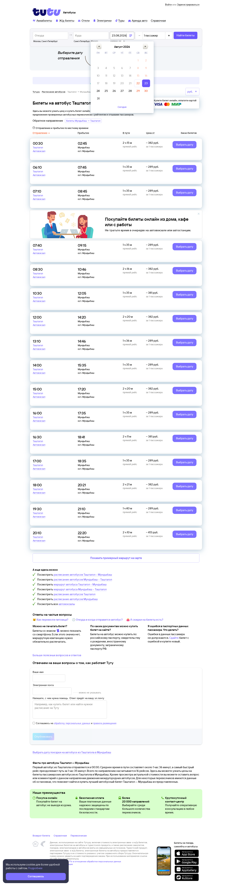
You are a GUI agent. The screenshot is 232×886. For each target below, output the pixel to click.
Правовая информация (61, 864)
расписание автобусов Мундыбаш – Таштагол (83, 579)
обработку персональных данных (72, 723)
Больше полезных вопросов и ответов (57, 655)
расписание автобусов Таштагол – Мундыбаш (83, 574)
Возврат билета (41, 835)
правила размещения (104, 723)
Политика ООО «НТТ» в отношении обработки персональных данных (85, 861)
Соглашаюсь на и (76, 723)
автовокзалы (67, 604)
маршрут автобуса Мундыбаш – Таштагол (80, 589)
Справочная (60, 835)
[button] (98, 46)
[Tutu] (47, 12)
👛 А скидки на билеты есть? (144, 619)
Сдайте (174, 637)
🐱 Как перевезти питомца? (50, 619)
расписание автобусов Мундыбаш (76, 599)
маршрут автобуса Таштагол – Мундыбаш (80, 584)
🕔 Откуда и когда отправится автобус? (97, 619)
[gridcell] (138, 60)
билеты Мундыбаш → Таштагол (83, 120)
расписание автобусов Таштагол (74, 594)
